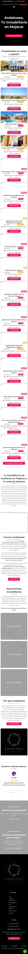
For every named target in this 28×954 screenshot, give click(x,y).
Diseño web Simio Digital (17, 948)
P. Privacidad (14, 946)
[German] (24, 4)
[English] (20, 4)
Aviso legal (4, 946)
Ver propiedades (14, 723)
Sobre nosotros (13, 910)
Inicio (10, 896)
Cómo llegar (14, 938)
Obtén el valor (14, 819)
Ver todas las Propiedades (14, 463)
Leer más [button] (14, 788)
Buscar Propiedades (14, 35)
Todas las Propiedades (12, 899)
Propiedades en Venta (13, 903)
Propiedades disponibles (14, 848)
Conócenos (14, 579)
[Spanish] (26, 4)
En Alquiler (20, 76)
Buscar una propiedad (14, 626)
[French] (22, 4)
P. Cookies (24, 946)
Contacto (11, 913)
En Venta (20, 125)
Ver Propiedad (14, 85)
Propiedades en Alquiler (13, 907)
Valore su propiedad (14, 654)
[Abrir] (14, 7)
